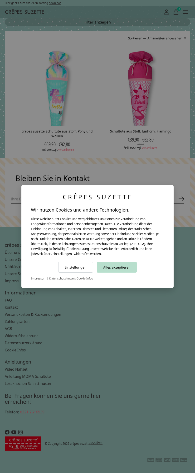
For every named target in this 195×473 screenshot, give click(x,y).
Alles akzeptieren (117, 267)
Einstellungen (75, 267)
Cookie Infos (85, 278)
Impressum (38, 278)
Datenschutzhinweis (62, 278)
